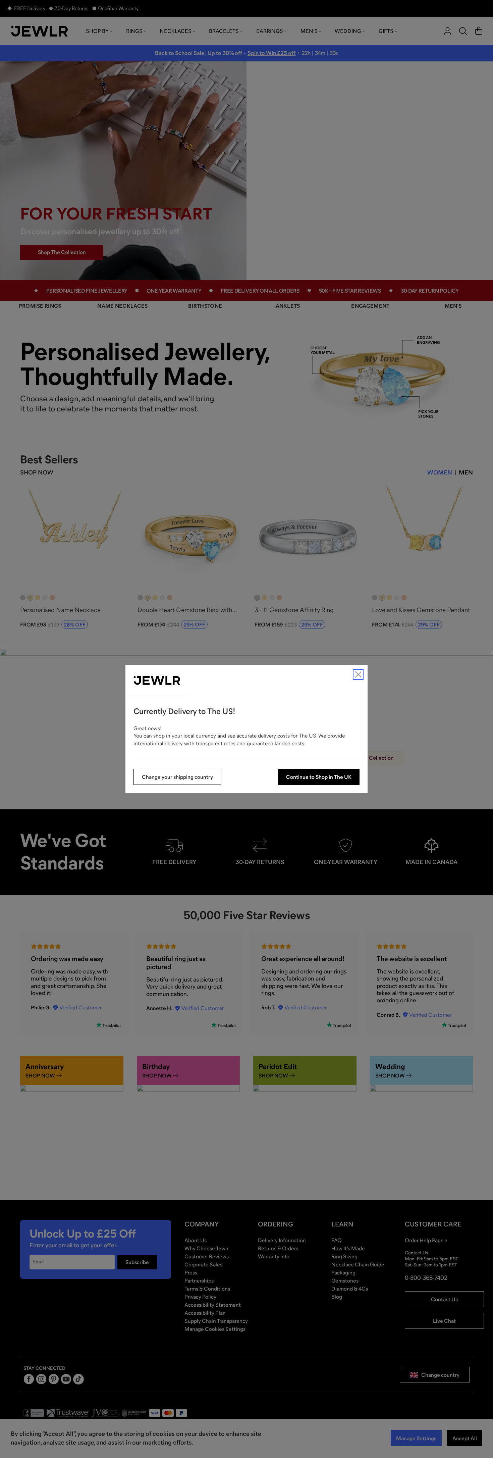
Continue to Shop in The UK (318, 777)
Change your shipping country (177, 777)
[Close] (358, 674)
